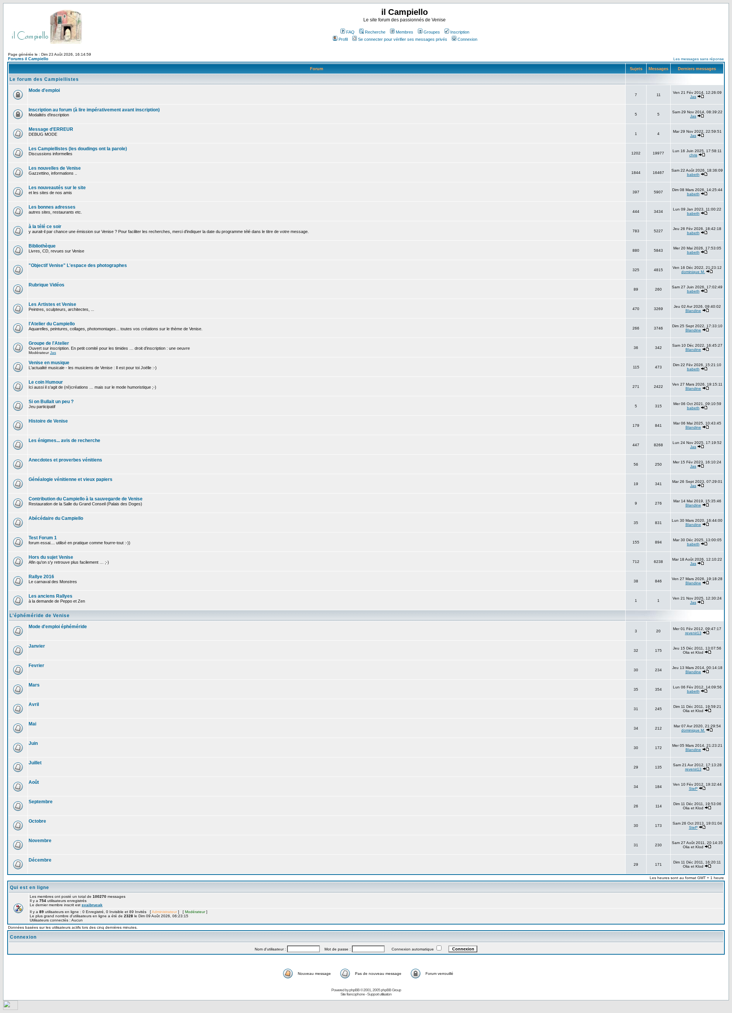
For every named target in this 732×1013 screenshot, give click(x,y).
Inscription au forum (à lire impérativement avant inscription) (94, 110)
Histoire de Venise (48, 421)
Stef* (693, 788)
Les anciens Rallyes (50, 596)
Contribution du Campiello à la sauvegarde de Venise (86, 499)
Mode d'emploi (44, 90)
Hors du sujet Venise (51, 557)
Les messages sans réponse (698, 59)
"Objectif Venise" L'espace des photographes (78, 265)
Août (34, 782)
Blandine (693, 311)
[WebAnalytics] (10, 1008)
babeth (693, 174)
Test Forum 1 (43, 537)
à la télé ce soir (45, 226)
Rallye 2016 (41, 576)
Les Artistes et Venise (52, 304)
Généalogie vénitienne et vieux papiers (70, 479)
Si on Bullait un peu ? (51, 401)
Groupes (432, 32)
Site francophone (352, 994)
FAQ (350, 32)
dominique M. (693, 272)
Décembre (40, 860)
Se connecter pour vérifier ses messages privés (402, 39)
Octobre (37, 821)
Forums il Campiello (28, 58)
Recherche (375, 32)
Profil (343, 39)
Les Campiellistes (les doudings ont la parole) (78, 148)
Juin (33, 743)
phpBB (354, 990)
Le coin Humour (46, 382)
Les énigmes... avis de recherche (64, 440)
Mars (34, 685)
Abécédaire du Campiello (56, 518)
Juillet (35, 762)
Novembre (40, 840)
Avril (34, 704)
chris (693, 155)
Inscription (459, 32)
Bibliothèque (42, 246)
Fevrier (36, 665)
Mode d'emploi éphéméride (58, 626)
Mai (32, 724)
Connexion (467, 39)
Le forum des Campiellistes (44, 79)
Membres (404, 32)
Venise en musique (49, 362)
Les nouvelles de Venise (55, 168)
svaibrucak (92, 905)
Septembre (41, 801)
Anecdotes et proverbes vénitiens (65, 460)
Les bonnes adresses (52, 207)
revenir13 (693, 633)
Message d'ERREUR (51, 129)
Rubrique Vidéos (46, 285)
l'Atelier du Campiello (52, 323)
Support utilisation (379, 994)
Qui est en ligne (29, 887)
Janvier (37, 646)
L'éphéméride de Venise (40, 615)
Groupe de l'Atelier (49, 343)
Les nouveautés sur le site (57, 187)
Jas (693, 97)
